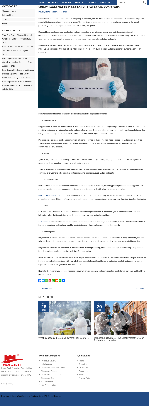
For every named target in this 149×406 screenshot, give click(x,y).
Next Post (141, 289)
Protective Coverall (48, 361)
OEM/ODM (83, 368)
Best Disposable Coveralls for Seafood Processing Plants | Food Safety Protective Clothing (18, 74)
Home (81, 361)
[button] (57, 2)
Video (4, 19)
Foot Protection (47, 382)
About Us (82, 364)
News (81, 375)
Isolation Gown (47, 364)
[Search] (145, 2)
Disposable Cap (47, 378)
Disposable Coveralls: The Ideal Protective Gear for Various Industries (119, 339)
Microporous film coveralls (49, 196)
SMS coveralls (44, 222)
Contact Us (83, 371)
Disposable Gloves (48, 371)
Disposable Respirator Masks (53, 368)
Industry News (8, 15)
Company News (9, 11)
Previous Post (45, 289)
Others (5, 24)
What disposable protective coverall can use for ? (63, 338)
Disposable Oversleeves (51, 375)
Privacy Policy (7, 384)
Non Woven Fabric (48, 385)
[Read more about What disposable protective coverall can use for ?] (64, 318)
